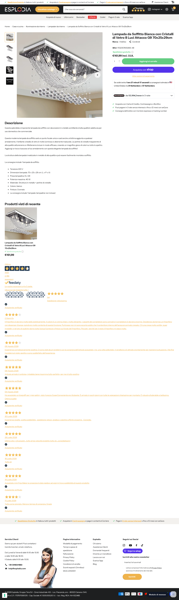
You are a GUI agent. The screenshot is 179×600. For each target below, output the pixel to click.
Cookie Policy (68, 560)
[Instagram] (124, 545)
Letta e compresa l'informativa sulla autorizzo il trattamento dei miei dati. (144, 569)
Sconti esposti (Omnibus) (73, 567)
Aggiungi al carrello (148, 61)
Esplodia (97, 539)
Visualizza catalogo (46, 9)
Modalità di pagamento (72, 543)
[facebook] (136, 545)
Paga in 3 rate (114, 17)
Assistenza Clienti (100, 547)
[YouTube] (130, 545)
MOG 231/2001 (69, 571)
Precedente (14, 294)
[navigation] (10, 37)
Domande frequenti (101, 550)
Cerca (124, 9)
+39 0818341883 (15, 565)
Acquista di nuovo (53, 17)
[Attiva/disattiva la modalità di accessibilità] (172, 2)
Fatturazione (68, 554)
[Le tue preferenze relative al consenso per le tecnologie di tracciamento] (4, 595)
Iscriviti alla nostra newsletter (136, 557)
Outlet (102, 17)
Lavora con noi (99, 557)
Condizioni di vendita (71, 564)
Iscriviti (132, 577)
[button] (120, 59)
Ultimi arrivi (68, 17)
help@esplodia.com (17, 568)
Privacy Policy (68, 557)
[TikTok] (142, 545)
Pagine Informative (71, 539)
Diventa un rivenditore (102, 554)
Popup (132, 52)
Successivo (35, 294)
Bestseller (80, 17)
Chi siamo (97, 543)
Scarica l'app (128, 17)
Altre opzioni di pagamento (143, 76)
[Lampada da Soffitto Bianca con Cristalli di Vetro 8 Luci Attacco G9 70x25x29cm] (21, 223)
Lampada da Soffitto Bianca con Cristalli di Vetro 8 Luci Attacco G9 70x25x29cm (20, 245)
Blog (95, 564)
